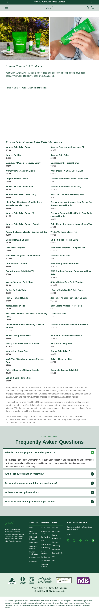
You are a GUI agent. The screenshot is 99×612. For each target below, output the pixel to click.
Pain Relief (56, 531)
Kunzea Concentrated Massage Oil (67, 147)
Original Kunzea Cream (17, 179)
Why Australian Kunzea (46, 532)
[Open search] (88, 8)
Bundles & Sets (57, 553)
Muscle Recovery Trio (61, 343)
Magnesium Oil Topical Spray (65, 163)
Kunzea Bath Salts (60, 155)
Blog (42, 541)
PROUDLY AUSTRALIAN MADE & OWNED (49, 2)
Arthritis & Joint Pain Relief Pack (66, 335)
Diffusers (55, 542)
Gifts (53, 557)
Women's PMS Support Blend (20, 171)
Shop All (55, 528)
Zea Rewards (45, 561)
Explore (45, 523)
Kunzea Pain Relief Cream (18, 147)
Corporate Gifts (34, 558)
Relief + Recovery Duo (61, 359)
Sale (53, 560)
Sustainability (45, 548)
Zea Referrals (45, 557)
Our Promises (45, 537)
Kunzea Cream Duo (60, 255)
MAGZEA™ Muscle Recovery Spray (23, 163)
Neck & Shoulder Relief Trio (19, 282)
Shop (16, 88)
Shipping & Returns (33, 538)
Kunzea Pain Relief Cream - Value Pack (69, 179)
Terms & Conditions (58, 588)
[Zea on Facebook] (68, 540)
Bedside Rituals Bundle (17, 240)
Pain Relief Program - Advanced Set (23, 255)
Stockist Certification (33, 553)
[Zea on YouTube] (86, 540)
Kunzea (54, 535)
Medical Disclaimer (33, 532)
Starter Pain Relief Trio (61, 351)
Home (8, 88)
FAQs (31, 528)
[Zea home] (49, 7)
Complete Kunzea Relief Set (64, 370)
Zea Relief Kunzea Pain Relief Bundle (69, 298)
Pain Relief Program (15, 248)
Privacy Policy (38, 588)
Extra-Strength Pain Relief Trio (20, 271)
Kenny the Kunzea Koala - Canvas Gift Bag (26, 232)
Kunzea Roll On (13, 155)
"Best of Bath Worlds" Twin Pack (67, 290)
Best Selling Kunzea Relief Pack (66, 306)
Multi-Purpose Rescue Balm (64, 240)
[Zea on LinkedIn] (93, 541)
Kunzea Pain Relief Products (34, 88)
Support (33, 523)
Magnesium (56, 549)
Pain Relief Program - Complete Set (68, 248)
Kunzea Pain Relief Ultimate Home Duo (69, 325)
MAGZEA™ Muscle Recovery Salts (67, 194)
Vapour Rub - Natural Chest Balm (67, 171)
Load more (49, 130)
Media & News (46, 544)
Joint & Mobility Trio (15, 306)
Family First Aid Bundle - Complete (22, 343)
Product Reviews (44, 552)
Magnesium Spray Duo (17, 351)
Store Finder (33, 543)
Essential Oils (56, 538)
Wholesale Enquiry (33, 547)
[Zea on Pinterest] (80, 540)
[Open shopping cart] (92, 7)
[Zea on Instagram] (74, 540)
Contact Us (33, 561)
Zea (43, 591)
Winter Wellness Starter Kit (64, 232)
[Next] (92, 2)
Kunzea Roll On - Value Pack (19, 186)
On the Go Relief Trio (16, 290)
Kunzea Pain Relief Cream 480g (66, 186)
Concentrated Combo (16, 263)
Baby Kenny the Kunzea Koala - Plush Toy (71, 224)
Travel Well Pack (59, 314)
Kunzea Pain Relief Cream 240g (21, 194)
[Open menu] (6, 7)
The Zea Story (45, 528)
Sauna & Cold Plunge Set (18, 378)
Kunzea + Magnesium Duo (18, 335)
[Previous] (7, 2)
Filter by (10, 101)
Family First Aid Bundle (17, 298)
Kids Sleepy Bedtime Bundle (65, 263)
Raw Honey (56, 546)
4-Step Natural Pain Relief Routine (67, 282)
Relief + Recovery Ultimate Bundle (22, 370)
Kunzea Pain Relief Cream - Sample (23, 224)
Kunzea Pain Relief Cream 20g (20, 213)
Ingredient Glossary (44, 565)
